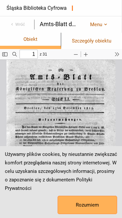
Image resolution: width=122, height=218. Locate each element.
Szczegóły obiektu (91, 41)
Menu (96, 24)
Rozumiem (87, 205)
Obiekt (30, 39)
